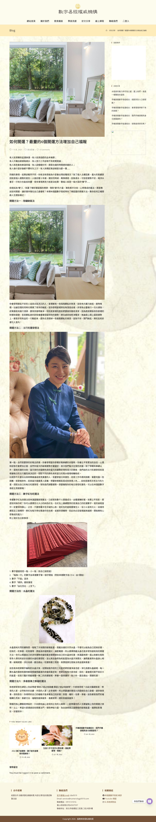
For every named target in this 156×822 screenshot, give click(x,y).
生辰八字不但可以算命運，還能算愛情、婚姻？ (57, 749)
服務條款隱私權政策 (85, 819)
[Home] (106, 30)
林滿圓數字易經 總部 (113, 795)
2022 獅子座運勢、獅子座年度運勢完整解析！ (25, 752)
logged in (26, 772)
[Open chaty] (150, 801)
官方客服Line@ (63, 795)
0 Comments (45, 150)
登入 (127, 21)
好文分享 (31, 150)
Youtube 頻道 (110, 798)
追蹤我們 (117, 43)
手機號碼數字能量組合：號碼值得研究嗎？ (129, 123)
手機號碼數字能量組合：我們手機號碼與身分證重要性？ (89, 729)
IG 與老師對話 (110, 802)
